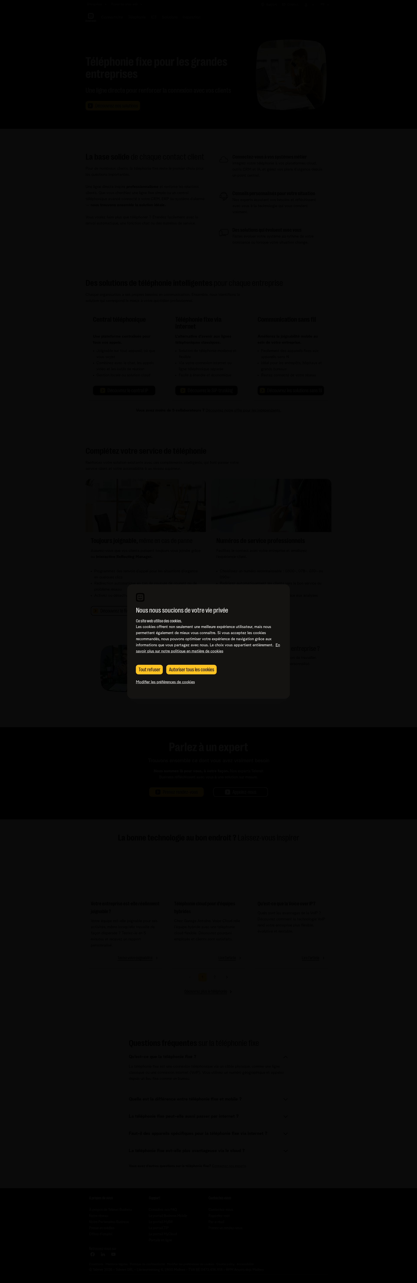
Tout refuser (149, 670)
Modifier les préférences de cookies (165, 682)
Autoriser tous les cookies (191, 670)
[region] (208, 641)
